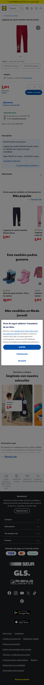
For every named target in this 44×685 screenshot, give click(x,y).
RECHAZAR (22, 361)
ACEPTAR (22, 347)
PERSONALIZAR (22, 354)
